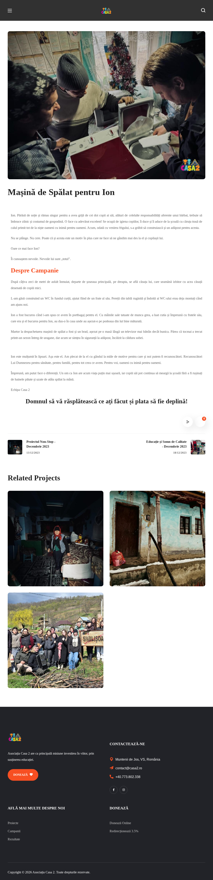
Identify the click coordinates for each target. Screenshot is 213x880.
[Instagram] (124, 790)
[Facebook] (114, 790)
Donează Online (120, 823)
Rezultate (14, 839)
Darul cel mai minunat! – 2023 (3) (156, 570)
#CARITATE (33, 577)
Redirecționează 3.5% (124, 831)
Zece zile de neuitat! (39, 671)
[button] (203, 10)
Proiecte (13, 823)
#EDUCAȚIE (168, 577)
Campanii (14, 831)
